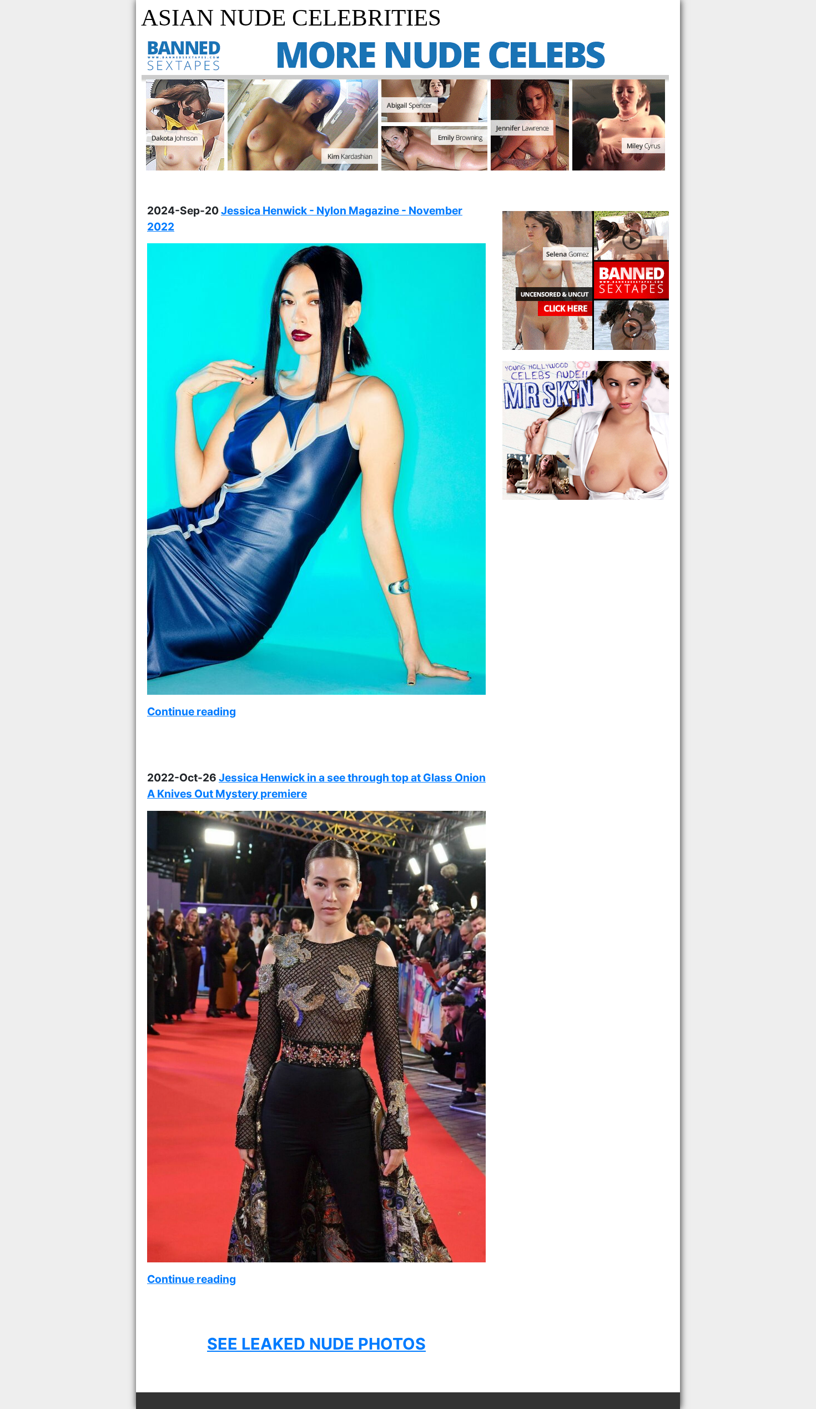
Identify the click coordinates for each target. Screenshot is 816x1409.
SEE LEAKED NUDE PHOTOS (316, 1343)
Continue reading (191, 711)
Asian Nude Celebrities (291, 17)
